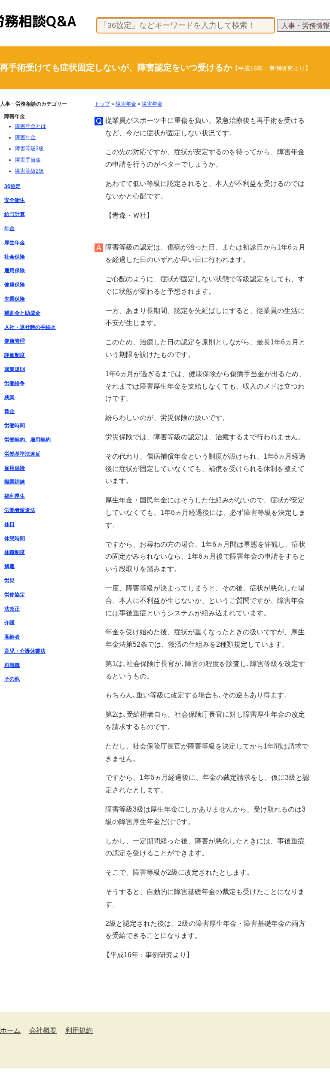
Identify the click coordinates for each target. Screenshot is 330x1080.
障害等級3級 (29, 149)
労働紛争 (14, 383)
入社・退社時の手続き (30, 327)
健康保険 (14, 285)
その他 (12, 679)
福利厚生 (14, 496)
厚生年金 (14, 243)
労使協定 (14, 595)
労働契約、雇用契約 (27, 440)
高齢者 (12, 637)
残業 (9, 398)
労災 (9, 581)
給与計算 (14, 214)
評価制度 (14, 355)
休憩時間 (14, 538)
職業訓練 (14, 482)
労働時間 (14, 426)
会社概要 (43, 1030)
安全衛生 (14, 200)
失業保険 (14, 299)
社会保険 (14, 257)
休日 (9, 524)
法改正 (12, 609)
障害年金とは (30, 126)
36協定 (12, 186)
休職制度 (14, 552)
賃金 (9, 411)
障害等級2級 (29, 171)
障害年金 (126, 104)
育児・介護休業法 (25, 651)
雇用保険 (14, 271)
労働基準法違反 (22, 454)
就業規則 (14, 369)
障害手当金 (28, 160)
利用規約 (79, 1030)
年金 (9, 228)
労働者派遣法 (19, 510)
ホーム (10, 1030)
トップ (102, 104)
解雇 (9, 566)
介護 (9, 623)
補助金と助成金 (22, 313)
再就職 (12, 665)
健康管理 (14, 341)
